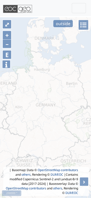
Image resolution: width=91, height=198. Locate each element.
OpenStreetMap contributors (58, 170)
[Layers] (83, 25)
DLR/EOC (57, 174)
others (26, 174)
